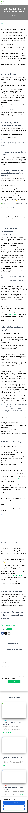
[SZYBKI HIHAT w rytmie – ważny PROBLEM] (14, 776)
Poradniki (9, 629)
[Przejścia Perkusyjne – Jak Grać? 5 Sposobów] (14, 744)
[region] (14, 804)
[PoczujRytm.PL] (5, 2)
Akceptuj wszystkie (14, 802)
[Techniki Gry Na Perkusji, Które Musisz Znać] (14, 710)
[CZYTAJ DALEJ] (7, 732)
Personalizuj (14, 805)
